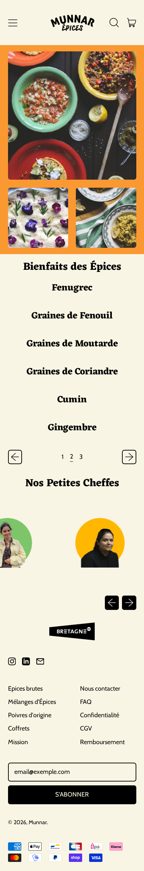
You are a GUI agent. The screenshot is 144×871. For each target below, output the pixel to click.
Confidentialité (99, 715)
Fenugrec (72, 288)
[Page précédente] (15, 457)
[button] (114, 22)
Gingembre (72, 427)
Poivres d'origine (29, 715)
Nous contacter (100, 688)
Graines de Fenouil (72, 316)
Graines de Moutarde (72, 344)
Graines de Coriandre (72, 371)
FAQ (86, 702)
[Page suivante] (129, 457)
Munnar (38, 822)
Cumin (72, 399)
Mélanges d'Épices (32, 702)
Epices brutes (25, 688)
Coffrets (18, 728)
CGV (86, 728)
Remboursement (102, 742)
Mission (18, 742)
